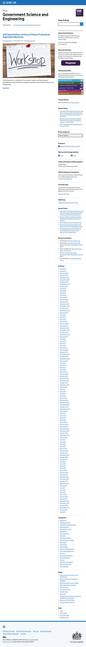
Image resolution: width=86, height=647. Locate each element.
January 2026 (64, 275)
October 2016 (64, 505)
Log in (61, 611)
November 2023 (65, 330)
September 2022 (65, 358)
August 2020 (64, 411)
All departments (45, 631)
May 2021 (63, 394)
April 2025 (63, 295)
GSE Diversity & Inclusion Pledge (69, 583)
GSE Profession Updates (67, 540)
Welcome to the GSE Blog (67, 600)
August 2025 (64, 286)
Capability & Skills (65, 522)
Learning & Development (67, 549)
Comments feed (64, 615)
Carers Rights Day (75, 241)
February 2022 (64, 374)
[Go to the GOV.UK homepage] (9, 2)
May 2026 (63, 269)
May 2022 (63, 367)
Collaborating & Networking (68, 525)
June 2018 (63, 464)
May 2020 (63, 418)
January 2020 (64, 426)
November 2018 (64, 455)
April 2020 (63, 420)
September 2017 (64, 483)
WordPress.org (64, 617)
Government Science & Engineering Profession (27, 25)
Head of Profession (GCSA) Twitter (70, 146)
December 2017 (64, 477)
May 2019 (63, 444)
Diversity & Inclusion (66, 529)
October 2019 (64, 433)
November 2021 (64, 380)
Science (62, 560)
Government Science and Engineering (25, 16)
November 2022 (65, 354)
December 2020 (64, 402)
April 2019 (63, 446)
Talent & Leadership (65, 564)
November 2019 (64, 431)
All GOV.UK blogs (9, 631)
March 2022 (63, 372)
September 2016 (65, 507)
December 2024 (64, 304)
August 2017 (63, 485)
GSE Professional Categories (68, 585)
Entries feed (63, 613)
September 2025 (65, 284)
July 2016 (62, 512)
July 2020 (63, 413)
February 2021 (64, 400)
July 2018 (62, 461)
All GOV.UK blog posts (23, 631)
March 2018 (63, 470)
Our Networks (64, 592)
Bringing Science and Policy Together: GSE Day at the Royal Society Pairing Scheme (71, 120)
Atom (74, 155)
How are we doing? (65, 589)
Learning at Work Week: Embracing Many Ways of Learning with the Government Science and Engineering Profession (71, 112)
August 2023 (64, 336)
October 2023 (64, 332)
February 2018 (64, 472)
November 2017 (64, 479)
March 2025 (63, 297)
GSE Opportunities (29, 41)
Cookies (23, 634)
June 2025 (63, 291)
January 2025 (64, 302)
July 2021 (62, 389)
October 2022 (64, 356)
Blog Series (63, 520)
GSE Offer (63, 536)
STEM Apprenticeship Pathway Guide (70, 124)
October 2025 (64, 282)
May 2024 (63, 317)
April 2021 (63, 396)
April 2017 (63, 492)
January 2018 (64, 474)
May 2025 (63, 293)
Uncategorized (64, 566)
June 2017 (63, 490)
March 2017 (63, 494)
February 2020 (64, 424)
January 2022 (64, 376)
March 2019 (63, 448)
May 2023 (63, 343)
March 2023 (63, 348)
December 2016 (64, 501)
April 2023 (63, 345)
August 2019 (63, 437)
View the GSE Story (63, 194)
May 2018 (63, 466)
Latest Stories (64, 547)
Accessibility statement (11, 634)
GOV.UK (36, 631)
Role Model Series (65, 558)
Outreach (62, 553)
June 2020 (63, 415)
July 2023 (63, 339)
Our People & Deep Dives (67, 551)
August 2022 (64, 361)
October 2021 (64, 382)
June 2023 (63, 341)
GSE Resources (64, 587)
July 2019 (62, 439)
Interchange (63, 544)
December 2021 (64, 378)
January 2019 (64, 453)
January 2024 (64, 326)
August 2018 (63, 459)
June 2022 (63, 365)
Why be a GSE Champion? (67, 602)
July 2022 (63, 363)
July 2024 (63, 315)
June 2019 (63, 442)
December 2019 (64, 428)
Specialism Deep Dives (66, 562)
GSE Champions (64, 533)
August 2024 (64, 312)
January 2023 (64, 352)
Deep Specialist (64, 527)
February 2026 (64, 273)
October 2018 (64, 457)
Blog (5, 10)
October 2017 (64, 481)
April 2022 (63, 369)
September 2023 (65, 334)
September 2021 (65, 385)
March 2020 (63, 422)
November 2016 (64, 503)
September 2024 (65, 310)
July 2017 (62, 488)
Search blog (63, 20)
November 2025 (64, 280)
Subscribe (63, 594)
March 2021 (63, 398)
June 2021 (63, 391)
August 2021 (63, 387)
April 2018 (63, 468)
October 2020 (64, 407)
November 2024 (65, 306)
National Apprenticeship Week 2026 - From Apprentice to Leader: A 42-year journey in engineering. (71, 230)
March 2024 (63, 321)
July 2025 (63, 288)
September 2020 (65, 409)
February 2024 (64, 323)
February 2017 (64, 496)
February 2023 (64, 350)
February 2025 (64, 299)
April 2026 (63, 271)
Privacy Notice (75, 102)
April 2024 (63, 319)
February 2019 (64, 450)
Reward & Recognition (66, 555)
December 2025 (64, 277)
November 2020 (65, 404)
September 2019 (65, 435)
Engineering (63, 531)
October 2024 (64, 308)
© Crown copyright (76, 642)
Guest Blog (63, 542)
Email (61, 155)
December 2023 (64, 328)
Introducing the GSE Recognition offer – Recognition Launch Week (71, 244)
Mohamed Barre (7, 41)
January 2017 (63, 499)
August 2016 (63, 510)
